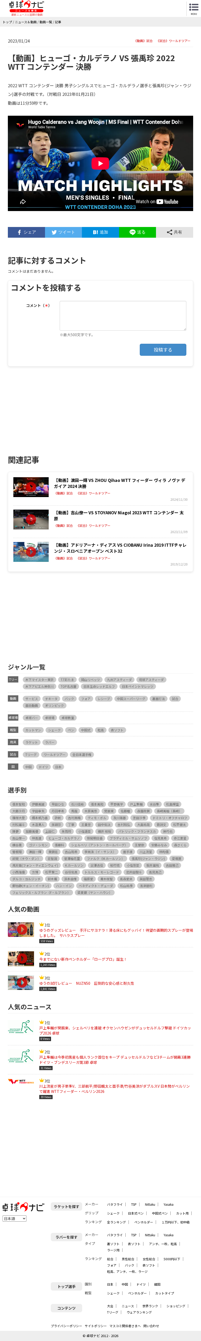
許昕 (58, 817)
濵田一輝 (35, 851)
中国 (28, 767)
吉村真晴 (74, 817)
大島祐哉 (143, 824)
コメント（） (39, 305)
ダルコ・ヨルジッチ (26, 879)
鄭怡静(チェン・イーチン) (30, 885)
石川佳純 (77, 804)
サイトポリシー (96, 1325)
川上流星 (145, 851)
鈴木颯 (52, 879)
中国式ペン (160, 1213)
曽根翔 (17, 851)
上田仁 (50, 831)
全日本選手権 (81, 754)
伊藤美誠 (38, 804)
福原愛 (88, 879)
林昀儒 (164, 851)
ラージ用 (113, 1250)
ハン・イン (64, 885)
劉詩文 (161, 824)
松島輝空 (172, 804)
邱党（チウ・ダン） (26, 858)
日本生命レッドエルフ (99, 686)
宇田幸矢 (38, 811)
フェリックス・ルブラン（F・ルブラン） (41, 892)
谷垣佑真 (71, 872)
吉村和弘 (124, 824)
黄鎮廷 (53, 851)
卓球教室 (68, 717)
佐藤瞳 (125, 811)
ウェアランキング (139, 1312)
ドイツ (43, 767)
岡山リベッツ (90, 679)
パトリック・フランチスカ (137, 831)
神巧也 (167, 831)
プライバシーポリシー (66, 1325)
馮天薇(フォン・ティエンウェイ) (35, 865)
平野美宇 (116, 804)
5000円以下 (172, 1259)
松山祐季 (126, 885)
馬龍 (74, 811)
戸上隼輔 (136, 804)
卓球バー (31, 717)
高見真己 (155, 872)
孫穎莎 (56, 824)
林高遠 (36, 838)
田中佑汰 (104, 824)
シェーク (54, 730)
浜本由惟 (70, 879)
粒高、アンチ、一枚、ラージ (127, 1271)
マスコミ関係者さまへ (125, 1325)
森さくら (180, 845)
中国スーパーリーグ (131, 698)
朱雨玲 (66, 831)
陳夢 (15, 831)
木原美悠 (91, 811)
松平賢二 (51, 872)
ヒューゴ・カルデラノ (64, 838)
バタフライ (115, 1204)
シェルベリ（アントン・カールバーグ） (99, 845)
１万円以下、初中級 (175, 1222)
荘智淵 (52, 858)
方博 (35, 872)
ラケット (31, 742)
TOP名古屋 (68, 686)
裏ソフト (113, 1243)
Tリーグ (31, 754)
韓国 (157, 1284)
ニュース (128, 1306)
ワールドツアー (54, 754)
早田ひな (58, 804)
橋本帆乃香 (40, 817)
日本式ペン (136, 1213)
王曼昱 (86, 824)
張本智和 (18, 804)
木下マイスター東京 (39, 679)
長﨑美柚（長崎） (169, 811)
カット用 (182, 1213)
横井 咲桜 (104, 831)
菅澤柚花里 (72, 858)
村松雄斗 (18, 824)
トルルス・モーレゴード (102, 872)
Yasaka (169, 1204)
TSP (134, 1204)
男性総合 (128, 1259)
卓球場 (49, 717)
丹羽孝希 (58, 811)
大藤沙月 (18, 811)
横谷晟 (17, 845)
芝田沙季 (139, 817)
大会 (110, 1306)
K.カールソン (74, 865)
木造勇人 (38, 824)
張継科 (59, 845)
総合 (110, 1259)
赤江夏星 (180, 838)
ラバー (49, 742)
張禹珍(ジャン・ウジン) (148, 858)
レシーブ (104, 698)
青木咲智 (106, 879)
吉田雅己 (172, 865)
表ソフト (117, 730)
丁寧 (71, 824)
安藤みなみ (159, 845)
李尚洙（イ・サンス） (100, 851)
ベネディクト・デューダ (96, 885)
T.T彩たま (67, 679)
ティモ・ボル (97, 817)
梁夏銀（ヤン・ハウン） (94, 892)
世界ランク (150, 1306)
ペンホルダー (143, 1222)
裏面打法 (158, 698)
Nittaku (150, 1204)
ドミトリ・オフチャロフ (170, 817)
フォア (86, 698)
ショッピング (175, 1306)
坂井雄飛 (152, 865)
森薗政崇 (143, 811)
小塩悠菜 (133, 865)
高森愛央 (126, 879)
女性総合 (149, 1259)
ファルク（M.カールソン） (106, 858)
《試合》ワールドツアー (173, 40)
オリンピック (54, 705)
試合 (175, 698)
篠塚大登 (18, 817)
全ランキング (116, 1222)
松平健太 (179, 824)
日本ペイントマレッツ (137, 686)
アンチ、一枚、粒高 (163, 1243)
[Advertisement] (54, 408)
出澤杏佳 (97, 865)
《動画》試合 (143, 40)
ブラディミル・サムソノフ (128, 838)
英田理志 (145, 879)
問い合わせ (151, 1325)
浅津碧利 (146, 885)
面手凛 (127, 851)
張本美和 (97, 804)
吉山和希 (71, 851)
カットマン (33, 730)
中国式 (86, 730)
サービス (31, 698)
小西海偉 (18, 872)
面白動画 (31, 705)
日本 (58, 767)
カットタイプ (164, 1293)
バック (69, 698)
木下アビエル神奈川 (39, 686)
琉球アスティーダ (151, 679)
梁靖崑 (176, 858)
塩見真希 (160, 838)
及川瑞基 (119, 817)
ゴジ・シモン (38, 845)
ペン (71, 730)
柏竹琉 (115, 865)
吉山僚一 (18, 838)
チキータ (51, 698)
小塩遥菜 (84, 831)
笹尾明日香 (95, 838)
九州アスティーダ (119, 679)
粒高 (101, 730)
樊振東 (109, 811)
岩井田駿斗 (134, 872)
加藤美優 (32, 831)
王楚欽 (139, 845)
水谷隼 (154, 804)
